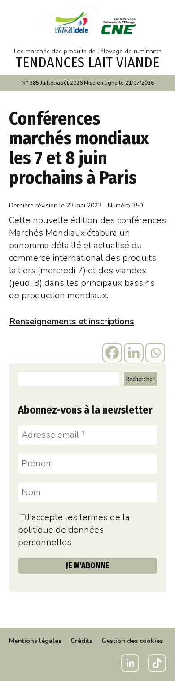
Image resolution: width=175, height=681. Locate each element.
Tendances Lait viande (87, 62)
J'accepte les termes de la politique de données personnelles (74, 529)
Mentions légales (35, 641)
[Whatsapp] (155, 352)
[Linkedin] (134, 352)
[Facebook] (112, 352)
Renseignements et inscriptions (71, 321)
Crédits (81, 641)
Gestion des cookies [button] (132, 641)
